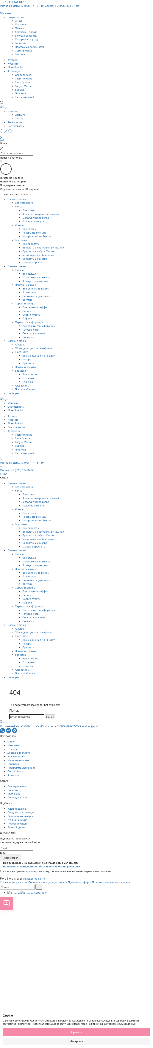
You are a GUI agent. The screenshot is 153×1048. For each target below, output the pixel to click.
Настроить (76, 1041)
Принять (76, 1032)
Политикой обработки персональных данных (111, 1024)
